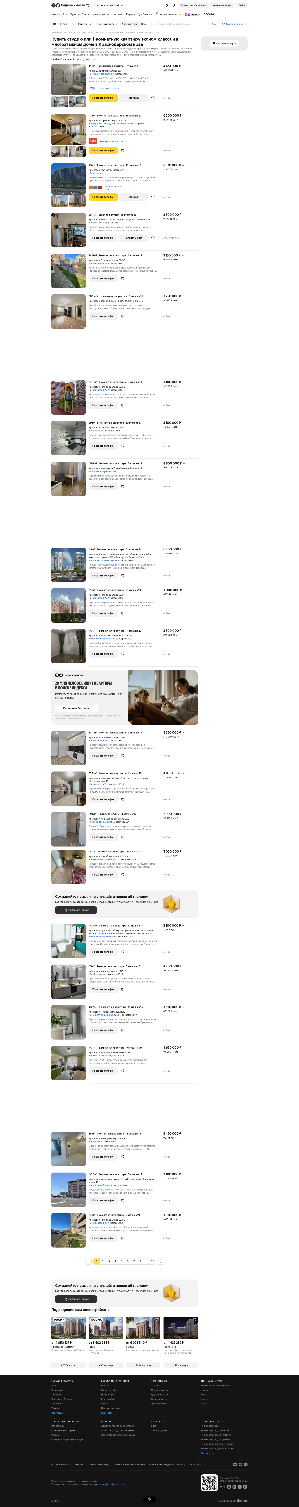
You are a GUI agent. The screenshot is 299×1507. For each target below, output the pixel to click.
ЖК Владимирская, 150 (100, 74)
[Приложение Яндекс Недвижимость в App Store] (229, 1486)
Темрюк (55, 1408)
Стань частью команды (98, 1464)
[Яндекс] (242, 1500)
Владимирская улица (106, 71)
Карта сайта (195, 1464)
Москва (105, 1385)
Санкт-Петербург (110, 1390)
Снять (154, 1426)
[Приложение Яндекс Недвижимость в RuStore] (245, 1486)
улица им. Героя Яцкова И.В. (115, 635)
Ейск (53, 1385)
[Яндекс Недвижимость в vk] (235, 1464)
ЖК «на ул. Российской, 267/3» (104, 859)
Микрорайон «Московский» (103, 936)
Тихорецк (56, 1394)
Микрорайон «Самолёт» (101, 822)
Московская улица (110, 427)
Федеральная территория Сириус (118, 1435)
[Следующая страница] (160, 1261)
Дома (203, 1403)
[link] (242, 5)
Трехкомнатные (159, 1403)
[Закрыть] (246, 24)
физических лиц (77, 718)
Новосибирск (108, 1394)
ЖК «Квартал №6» (98, 784)
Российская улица (110, 856)
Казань (104, 1403)
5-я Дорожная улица (111, 1138)
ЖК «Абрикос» (96, 1141)
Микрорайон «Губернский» (102, 471)
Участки (205, 1399)
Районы (55, 1435)
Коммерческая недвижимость (216, 1385)
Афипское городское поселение (117, 1426)
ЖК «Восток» (95, 222)
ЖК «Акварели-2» (98, 263)
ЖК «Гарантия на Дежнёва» (103, 560)
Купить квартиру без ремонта (216, 1435)
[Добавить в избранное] (153, 98)
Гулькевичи (57, 1403)
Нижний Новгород (110, 1408)
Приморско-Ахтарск (61, 1399)
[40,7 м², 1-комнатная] (70, 942)
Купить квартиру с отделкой (215, 1439)
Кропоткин (56, 1390)
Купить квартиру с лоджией (215, 1430)
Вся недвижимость (61, 1464)
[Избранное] (166, 5)
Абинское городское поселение (117, 1430)
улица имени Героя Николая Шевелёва (120, 468)
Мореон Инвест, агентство (113, 187)
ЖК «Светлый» (96, 430)
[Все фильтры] (54, 24)
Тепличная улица (109, 260)
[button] (173, 5)
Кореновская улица (110, 120)
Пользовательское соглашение (130, 1464)
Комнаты (205, 1394)
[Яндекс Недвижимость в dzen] (240, 1464)
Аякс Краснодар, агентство (113, 141)
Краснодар (94, 120)
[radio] (103, 1261)
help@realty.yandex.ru (113, 1484)
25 (152, 1261)
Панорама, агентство (109, 88)
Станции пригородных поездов (67, 1439)
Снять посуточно (159, 1430)
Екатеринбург (108, 1399)
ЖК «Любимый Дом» (99, 1185)
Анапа (92, 71)
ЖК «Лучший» (96, 173)
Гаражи (204, 1390)
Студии (155, 1385)
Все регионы (57, 1426)
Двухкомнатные (159, 1394)
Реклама (78, 1464)
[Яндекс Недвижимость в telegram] (246, 1464)
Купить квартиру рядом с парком (218, 1444)
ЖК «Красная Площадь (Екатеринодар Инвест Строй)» (116, 123)
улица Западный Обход (112, 819)
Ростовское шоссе (110, 170)
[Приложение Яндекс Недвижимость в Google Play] (234, 1486)
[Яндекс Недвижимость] (70, 5)
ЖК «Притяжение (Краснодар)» (105, 1015)
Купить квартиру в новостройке (217, 1448)
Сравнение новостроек (63, 1430)
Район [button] (215, 24)
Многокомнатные (160, 1390)
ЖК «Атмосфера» (98, 974)
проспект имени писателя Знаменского (121, 301)
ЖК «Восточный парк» (100, 1055)
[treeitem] (60, 14)
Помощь (181, 1464)
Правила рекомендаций (161, 1464)
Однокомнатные (159, 1399)
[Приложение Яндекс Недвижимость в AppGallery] (240, 1486)
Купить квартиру (209, 1426)
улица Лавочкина (138, 219)
